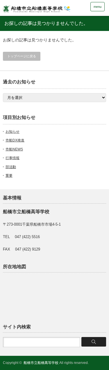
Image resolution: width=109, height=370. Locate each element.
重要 (9, 176)
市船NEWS (14, 149)
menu (97, 6)
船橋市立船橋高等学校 (41, 363)
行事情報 (12, 158)
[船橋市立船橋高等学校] (45, 7)
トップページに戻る (21, 56)
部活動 (11, 167)
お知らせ (12, 132)
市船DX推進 (15, 140)
